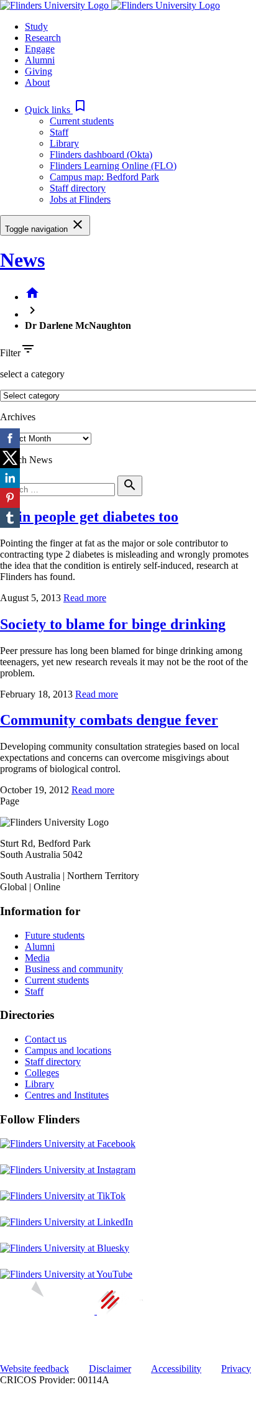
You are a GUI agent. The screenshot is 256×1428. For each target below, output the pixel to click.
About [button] (37, 82)
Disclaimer (110, 1368)
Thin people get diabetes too (89, 517)
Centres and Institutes (67, 1095)
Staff (59, 132)
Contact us (45, 1039)
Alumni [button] (40, 60)
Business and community (74, 969)
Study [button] (36, 26)
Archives (17, 417)
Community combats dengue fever (109, 720)
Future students (55, 935)
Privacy (236, 1368)
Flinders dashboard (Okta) (101, 154)
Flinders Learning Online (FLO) (113, 165)
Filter (10, 353)
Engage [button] (40, 49)
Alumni (40, 946)
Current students (82, 121)
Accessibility (176, 1368)
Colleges (42, 1072)
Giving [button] (38, 71)
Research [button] (43, 37)
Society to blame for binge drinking (113, 624)
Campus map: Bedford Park (104, 177)
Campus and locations (68, 1050)
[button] (56, 109)
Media (37, 957)
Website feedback (34, 1368)
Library (64, 143)
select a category (32, 374)
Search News (26, 459)
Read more (84, 597)
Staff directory (78, 188)
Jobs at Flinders (80, 199)
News (22, 260)
